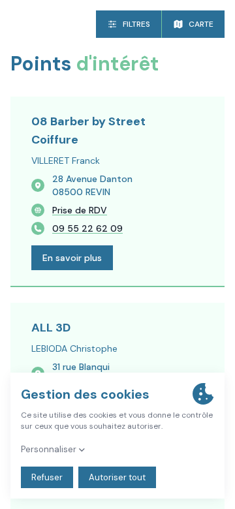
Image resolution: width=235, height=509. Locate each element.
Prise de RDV (79, 210)
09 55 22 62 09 (87, 228)
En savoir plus (72, 258)
